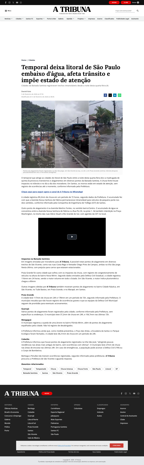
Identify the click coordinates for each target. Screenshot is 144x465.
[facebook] (105, 95)
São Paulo (96, 369)
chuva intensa (67, 369)
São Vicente (57, 373)
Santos (45, 373)
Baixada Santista (30, 373)
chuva (53, 369)
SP (117, 369)
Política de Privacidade (64, 445)
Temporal (27, 369)
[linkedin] (114, 95)
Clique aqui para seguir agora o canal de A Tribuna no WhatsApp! (52, 191)
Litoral (108, 369)
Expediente (21, 452)
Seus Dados (97, 452)
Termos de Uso (73, 452)
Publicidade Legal (120, 452)
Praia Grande (72, 373)
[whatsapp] (119, 95)
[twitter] (110, 95)
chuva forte (83, 369)
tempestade (41, 369)
